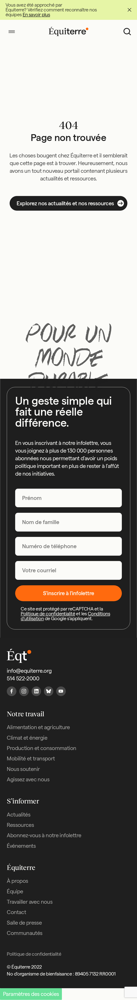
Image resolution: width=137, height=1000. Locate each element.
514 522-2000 (23, 678)
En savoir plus (36, 14)
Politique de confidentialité (48, 613)
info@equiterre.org (29, 671)
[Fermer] (129, 10)
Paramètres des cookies (31, 994)
